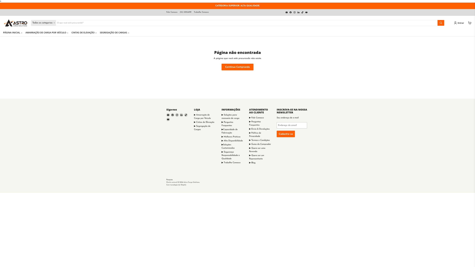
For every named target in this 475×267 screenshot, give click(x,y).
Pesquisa (169, 179)
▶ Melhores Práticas (231, 137)
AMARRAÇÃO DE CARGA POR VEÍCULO (46, 32)
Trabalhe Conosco (201, 12)
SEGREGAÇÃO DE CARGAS (114, 32)
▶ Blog (252, 163)
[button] (459, 22)
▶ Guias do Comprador (260, 144)
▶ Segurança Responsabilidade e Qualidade (231, 155)
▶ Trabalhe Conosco (231, 163)
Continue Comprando (237, 67)
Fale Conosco (171, 12)
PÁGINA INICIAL (12, 32)
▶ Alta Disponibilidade (232, 141)
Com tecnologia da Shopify (176, 185)
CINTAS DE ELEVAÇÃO (83, 32)
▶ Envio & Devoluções (259, 129)
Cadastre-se (286, 134)
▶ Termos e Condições (259, 140)
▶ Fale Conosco (256, 118)
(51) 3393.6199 (185, 12)
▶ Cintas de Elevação (204, 122)
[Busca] (441, 23)
